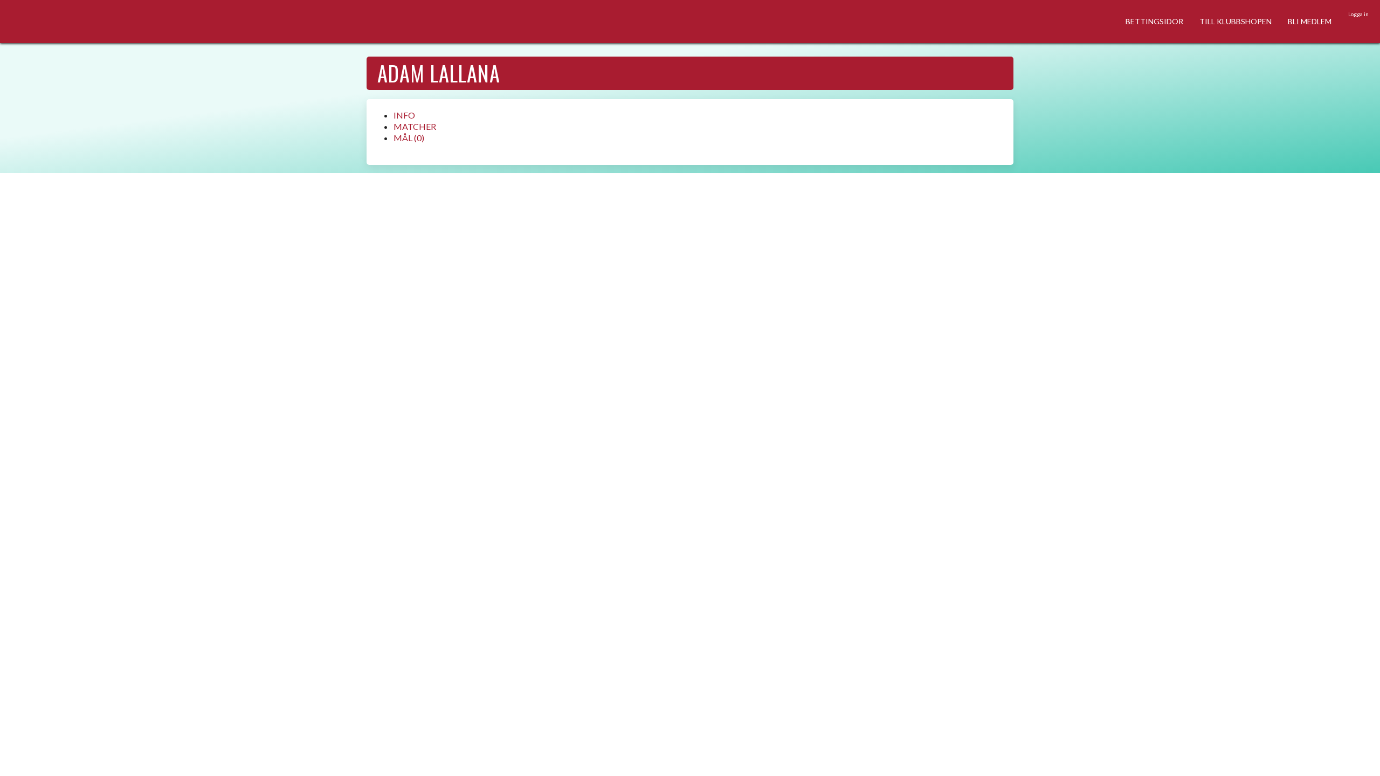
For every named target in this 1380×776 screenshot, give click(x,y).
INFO (404, 115)
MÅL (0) (409, 138)
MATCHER (415, 126)
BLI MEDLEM (1309, 21)
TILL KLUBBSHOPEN (1235, 21)
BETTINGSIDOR (1154, 21)
